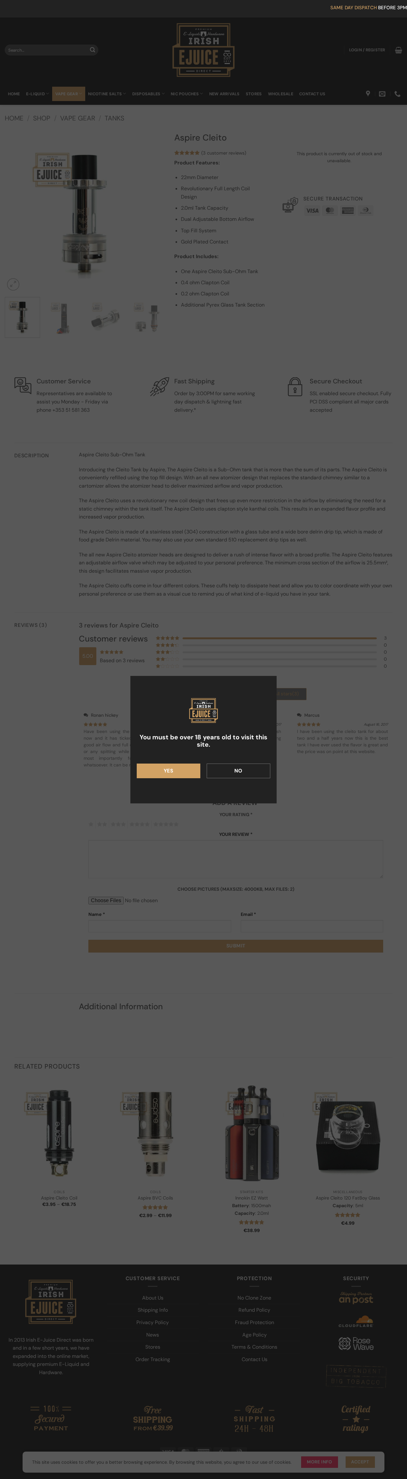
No (238, 770)
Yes (168, 770)
